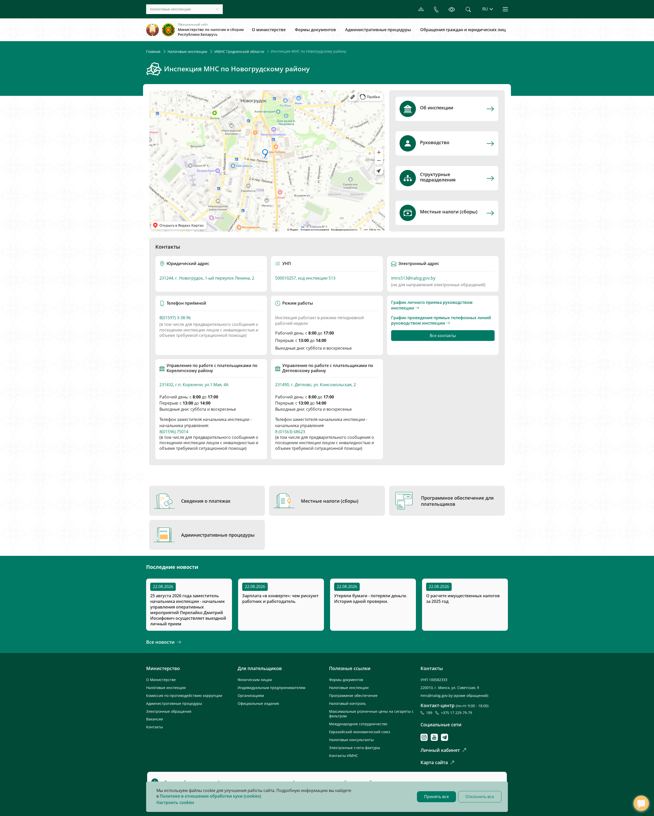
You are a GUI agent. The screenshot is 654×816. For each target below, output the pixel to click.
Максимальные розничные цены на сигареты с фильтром (371, 714)
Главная (153, 51)
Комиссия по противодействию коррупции (184, 695)
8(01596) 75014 (173, 431)
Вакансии (154, 719)
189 (430, 712)
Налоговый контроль (347, 703)
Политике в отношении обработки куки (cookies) (210, 796)
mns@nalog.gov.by (437, 695)
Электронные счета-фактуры (354, 747)
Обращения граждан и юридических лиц (463, 29)
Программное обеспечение (353, 695)
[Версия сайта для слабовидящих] (451, 9)
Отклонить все (479, 796)
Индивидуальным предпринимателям (271, 687)
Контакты (154, 727)
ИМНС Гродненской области (239, 51)
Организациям (251, 695)
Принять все (436, 796)
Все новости (160, 642)
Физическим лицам (255, 679)
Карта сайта (434, 762)
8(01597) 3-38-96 (175, 317)
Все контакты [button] (443, 335)
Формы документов (315, 29)
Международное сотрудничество (358, 723)
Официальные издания (258, 703)
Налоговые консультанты (351, 739)
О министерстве (269, 29)
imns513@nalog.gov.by (413, 278)
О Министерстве (161, 679)
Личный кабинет (440, 750)
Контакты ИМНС (343, 755)
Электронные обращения (168, 711)
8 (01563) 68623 (290, 431)
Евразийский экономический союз (359, 731)
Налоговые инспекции (187, 51)
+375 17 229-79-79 (456, 712)
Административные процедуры (378, 29)
